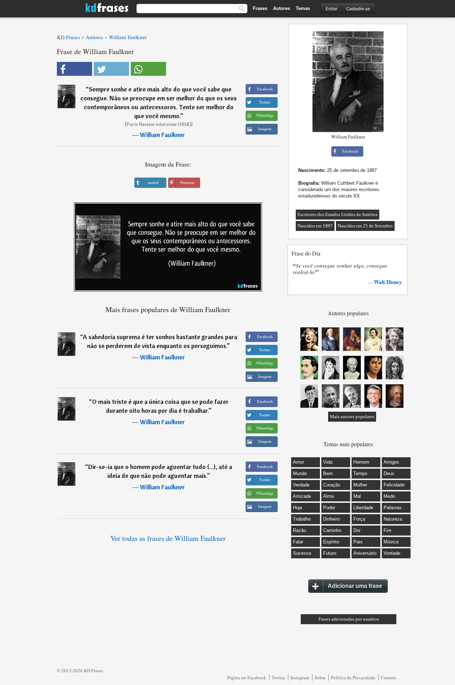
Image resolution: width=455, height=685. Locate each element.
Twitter (278, 677)
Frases (260, 8)
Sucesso (302, 553)
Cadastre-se (358, 8)
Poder (329, 507)
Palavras (393, 507)
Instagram (299, 677)
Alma (328, 496)
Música (391, 541)
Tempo (360, 473)
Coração (331, 485)
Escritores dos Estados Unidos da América (338, 214)
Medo (389, 496)
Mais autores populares (352, 416)
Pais (358, 541)
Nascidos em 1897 (315, 225)
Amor (298, 462)
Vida (327, 462)
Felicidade (394, 485)
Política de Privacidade (353, 677)
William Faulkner (162, 135)
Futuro (329, 553)
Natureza (393, 519)
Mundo (300, 473)
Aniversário (364, 553)
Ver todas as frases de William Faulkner (168, 538)
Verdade (301, 485)
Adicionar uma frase (355, 586)
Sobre (320, 677)
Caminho (332, 530)
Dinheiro (331, 519)
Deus (389, 473)
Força (359, 519)
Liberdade (363, 507)
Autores (281, 8)
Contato (388, 677)
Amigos (391, 462)
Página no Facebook (246, 677)
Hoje (297, 507)
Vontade (392, 553)
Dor (356, 530)
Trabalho (302, 519)
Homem (361, 462)
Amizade (302, 496)
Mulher (360, 485)
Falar (298, 541)
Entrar (331, 8)
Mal (357, 496)
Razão (299, 530)
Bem (328, 473)
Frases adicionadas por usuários (348, 619)
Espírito (331, 541)
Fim (387, 530)
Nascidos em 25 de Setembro (365, 225)
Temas (303, 8)
